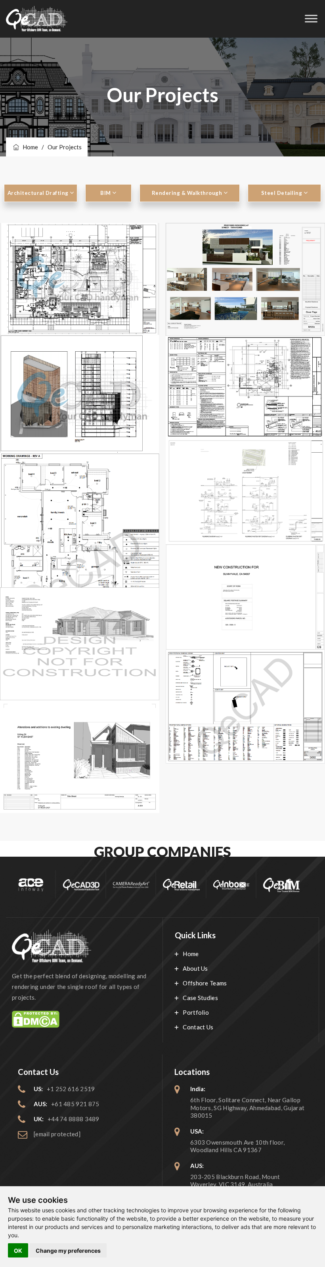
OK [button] (18, 1250)
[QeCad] (36, 19)
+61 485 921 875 (75, 1103)
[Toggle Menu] (311, 19)
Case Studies (200, 997)
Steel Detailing (282, 193)
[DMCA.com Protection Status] (81, 1019)
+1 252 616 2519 (71, 1088)
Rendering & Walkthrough (188, 193)
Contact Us (198, 1027)
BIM (106, 193)
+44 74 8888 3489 (73, 1118)
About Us (195, 968)
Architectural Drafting (39, 193)
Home (29, 147)
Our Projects (65, 147)
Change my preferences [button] (68, 1250)
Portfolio (196, 1012)
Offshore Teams (205, 983)
